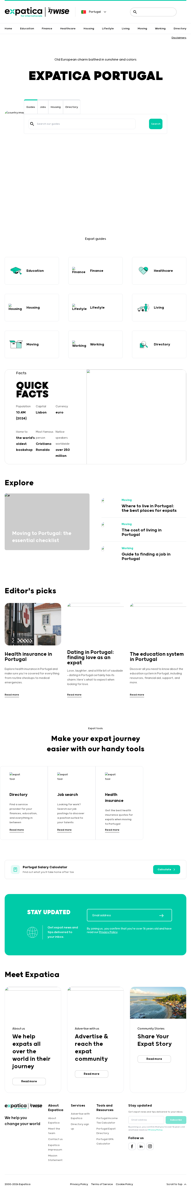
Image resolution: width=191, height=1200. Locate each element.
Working (160, 28)
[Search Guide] (32, 123)
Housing (89, 28)
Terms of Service (102, 1184)
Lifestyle (108, 28)
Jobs (43, 107)
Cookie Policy (124, 1184)
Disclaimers (179, 37)
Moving (142, 28)
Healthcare (68, 28)
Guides (30, 107)
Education (27, 28)
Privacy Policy (108, 932)
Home (8, 28)
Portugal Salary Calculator (45, 867)
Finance (47, 28)
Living (126, 28)
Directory (180, 28)
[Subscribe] (165, 915)
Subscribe (176, 1120)
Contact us (55, 1139)
